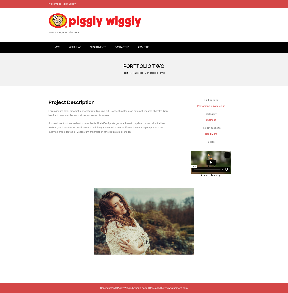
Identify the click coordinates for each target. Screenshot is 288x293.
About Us (143, 47)
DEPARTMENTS (98, 47)
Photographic (204, 106)
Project (138, 73)
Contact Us (122, 47)
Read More (211, 133)
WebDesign (219, 106)
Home (57, 47)
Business (211, 119)
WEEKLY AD (75, 47)
